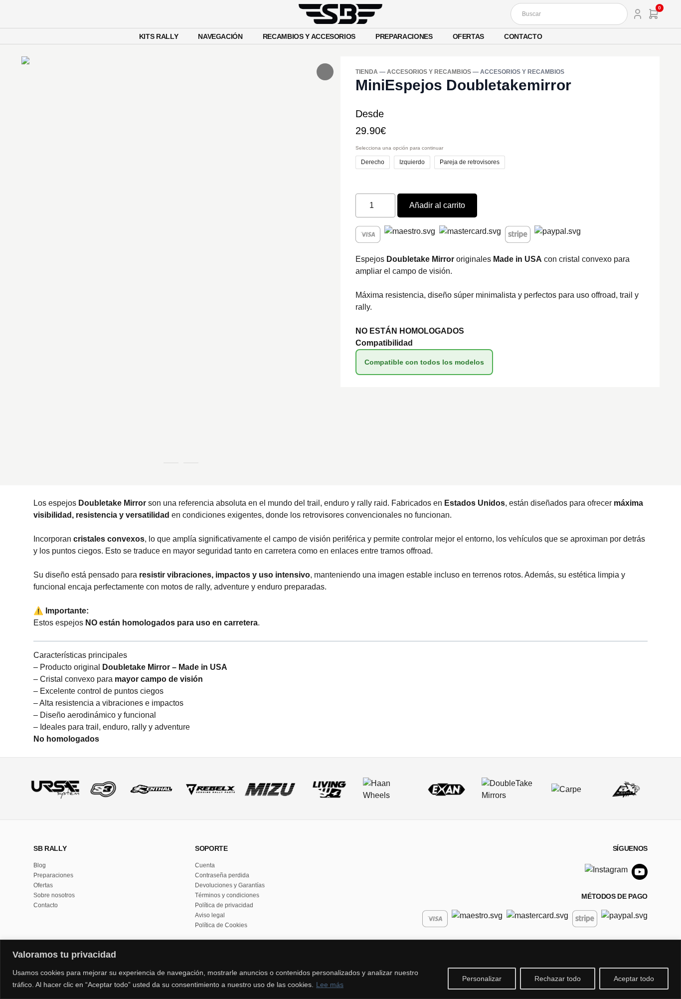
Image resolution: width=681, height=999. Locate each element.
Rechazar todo (557, 979)
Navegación (220, 36)
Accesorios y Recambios (429, 71)
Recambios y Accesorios (309, 36)
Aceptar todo (634, 979)
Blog (39, 865)
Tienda (366, 71)
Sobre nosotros (54, 895)
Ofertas (469, 36)
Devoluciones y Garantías (230, 885)
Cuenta (205, 865)
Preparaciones (403, 36)
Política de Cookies (221, 925)
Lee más (329, 985)
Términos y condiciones (227, 895)
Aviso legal (210, 915)
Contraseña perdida (222, 875)
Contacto (523, 36)
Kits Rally (158, 36)
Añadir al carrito (437, 205)
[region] (340, 969)
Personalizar (482, 979)
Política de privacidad (224, 905)
